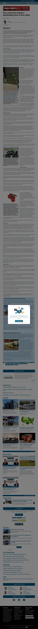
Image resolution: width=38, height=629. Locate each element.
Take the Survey (19, 321)
